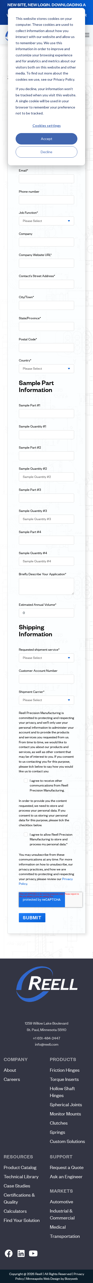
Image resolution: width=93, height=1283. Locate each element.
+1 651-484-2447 (46, 1038)
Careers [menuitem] (12, 1079)
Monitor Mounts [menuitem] (65, 1113)
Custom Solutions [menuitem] (67, 1141)
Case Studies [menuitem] (17, 1185)
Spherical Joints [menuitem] (66, 1104)
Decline (46, 152)
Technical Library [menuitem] (21, 1176)
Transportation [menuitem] (65, 1236)
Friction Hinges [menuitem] (65, 1070)
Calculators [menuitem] (15, 1211)
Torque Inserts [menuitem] (64, 1079)
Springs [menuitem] (57, 1132)
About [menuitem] (10, 1070)
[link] (9, 1253)
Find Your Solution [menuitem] (22, 1220)
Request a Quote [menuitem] (67, 1167)
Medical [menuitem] (58, 1227)
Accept (46, 139)
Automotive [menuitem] (61, 1201)
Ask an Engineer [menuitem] (66, 1176)
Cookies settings (46, 125)
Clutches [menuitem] (59, 1123)
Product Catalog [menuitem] (20, 1167)
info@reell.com (46, 1044)
